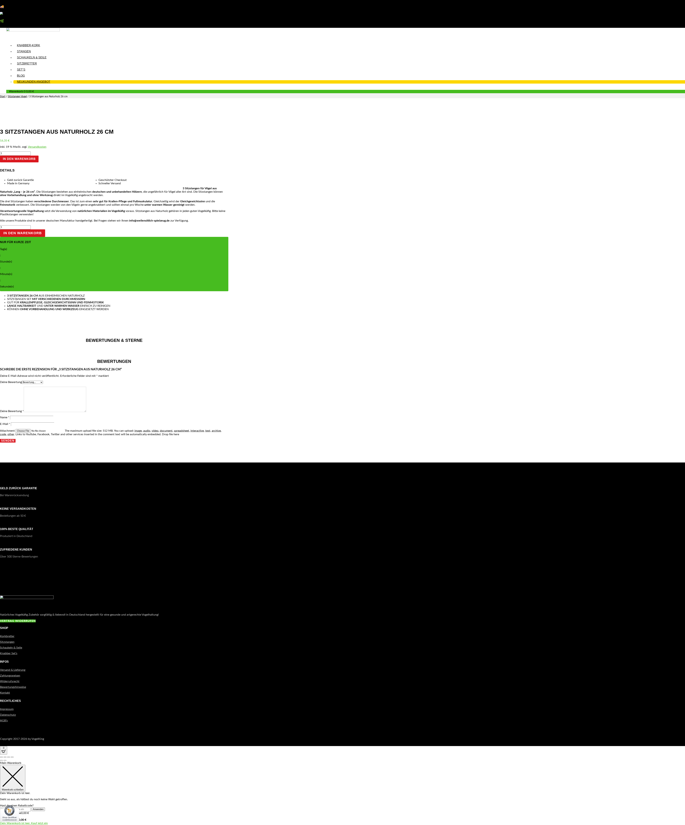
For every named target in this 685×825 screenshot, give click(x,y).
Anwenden (38, 809)
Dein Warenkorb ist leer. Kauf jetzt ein (24, 823)
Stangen (24, 51)
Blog (21, 75)
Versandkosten (37, 146)
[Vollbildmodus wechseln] (5, 757)
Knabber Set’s (8, 653)
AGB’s (4, 720)
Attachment (8, 430)
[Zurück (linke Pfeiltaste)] (1, 760)
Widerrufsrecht (9, 681)
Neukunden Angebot (33, 81)
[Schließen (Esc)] (12, 757)
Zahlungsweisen (10, 675)
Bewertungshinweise (13, 687)
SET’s (21, 69)
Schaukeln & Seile (32, 57)
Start (2, 96)
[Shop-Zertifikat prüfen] (9, 824)
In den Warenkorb (19, 158)
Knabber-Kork (28, 45)
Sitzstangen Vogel (17, 96)
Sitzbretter (27, 63)
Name (4, 417)
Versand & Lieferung (12, 670)
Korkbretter (7, 636)
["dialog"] (342, 793)
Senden (7, 440)
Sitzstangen (7, 642)
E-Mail (5, 424)
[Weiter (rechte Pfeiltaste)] (5, 760)
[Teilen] (8, 757)
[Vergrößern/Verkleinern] (1, 757)
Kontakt (5, 692)
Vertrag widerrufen (18, 621)
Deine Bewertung (11, 382)
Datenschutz (8, 714)
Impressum (7, 709)
